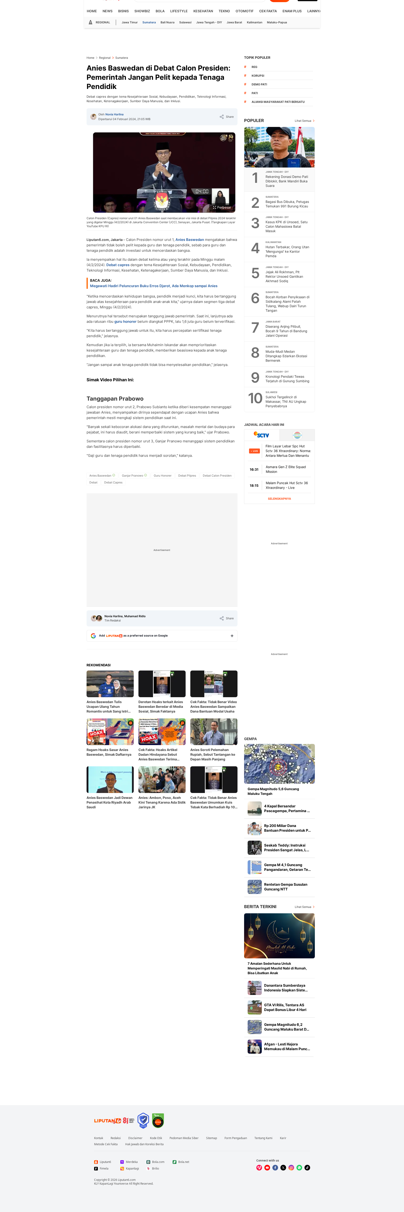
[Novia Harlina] (93, 117)
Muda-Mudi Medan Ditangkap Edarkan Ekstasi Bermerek (286, 355)
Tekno (224, 11)
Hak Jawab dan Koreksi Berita (144, 1144)
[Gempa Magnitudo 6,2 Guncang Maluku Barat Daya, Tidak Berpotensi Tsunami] (255, 1027)
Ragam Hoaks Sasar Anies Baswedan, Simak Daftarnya (109, 752)
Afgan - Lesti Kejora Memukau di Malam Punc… (287, 1046)
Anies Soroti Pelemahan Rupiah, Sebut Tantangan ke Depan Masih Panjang (212, 754)
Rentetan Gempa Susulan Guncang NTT (285, 886)
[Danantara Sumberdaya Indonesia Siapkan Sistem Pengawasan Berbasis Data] (255, 988)
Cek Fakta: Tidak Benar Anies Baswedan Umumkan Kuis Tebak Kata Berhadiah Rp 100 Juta (213, 802)
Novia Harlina (114, 114)
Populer (254, 120)
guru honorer (125, 321)
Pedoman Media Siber (184, 1138)
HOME (92, 11)
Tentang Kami (263, 1138)
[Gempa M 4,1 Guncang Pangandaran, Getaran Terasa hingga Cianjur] (255, 867)
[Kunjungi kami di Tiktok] (307, 1167)
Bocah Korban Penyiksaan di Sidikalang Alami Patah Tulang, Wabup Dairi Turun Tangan (287, 303)
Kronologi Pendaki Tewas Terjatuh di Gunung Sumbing (287, 378)
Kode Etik (156, 1138)
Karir (283, 1138)
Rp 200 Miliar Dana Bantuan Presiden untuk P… (287, 828)
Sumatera (149, 22)
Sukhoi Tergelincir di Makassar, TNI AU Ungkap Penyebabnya (286, 401)
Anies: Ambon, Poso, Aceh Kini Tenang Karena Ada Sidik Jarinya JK (162, 802)
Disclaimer (135, 1138)
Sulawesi (185, 22)
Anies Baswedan (189, 239)
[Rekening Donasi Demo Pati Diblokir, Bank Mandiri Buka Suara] (279, 147)
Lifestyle (179, 11)
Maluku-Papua (277, 22)
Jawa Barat (234, 22)
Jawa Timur (130, 22)
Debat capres (117, 265)
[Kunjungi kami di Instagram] (291, 1167)
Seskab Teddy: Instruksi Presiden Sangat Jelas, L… (286, 847)
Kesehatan (203, 11)
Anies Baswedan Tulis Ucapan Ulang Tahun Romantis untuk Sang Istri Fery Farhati (107, 707)
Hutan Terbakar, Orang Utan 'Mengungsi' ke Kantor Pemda (287, 251)
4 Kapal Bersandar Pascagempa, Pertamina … (287, 808)
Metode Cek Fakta (106, 1144)
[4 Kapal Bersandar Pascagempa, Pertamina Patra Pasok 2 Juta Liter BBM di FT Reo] (255, 808)
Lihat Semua (303, 120)
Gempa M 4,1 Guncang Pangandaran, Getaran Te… (287, 867)
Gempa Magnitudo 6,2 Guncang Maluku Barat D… (286, 1027)
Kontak (98, 1138)
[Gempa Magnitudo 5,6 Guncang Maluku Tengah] (279, 764)
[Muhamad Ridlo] (99, 618)
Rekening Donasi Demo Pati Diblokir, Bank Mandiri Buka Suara (287, 181)
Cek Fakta (268, 11)
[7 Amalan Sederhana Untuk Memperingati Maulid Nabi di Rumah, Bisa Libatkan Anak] (279, 935)
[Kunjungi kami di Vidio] (259, 1167)
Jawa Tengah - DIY (209, 22)
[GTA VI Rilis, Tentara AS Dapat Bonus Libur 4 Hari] (255, 1007)
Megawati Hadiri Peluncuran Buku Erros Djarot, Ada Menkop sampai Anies (153, 286)
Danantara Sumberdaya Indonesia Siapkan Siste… (286, 987)
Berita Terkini (260, 906)
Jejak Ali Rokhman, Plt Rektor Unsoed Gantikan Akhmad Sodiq (284, 276)
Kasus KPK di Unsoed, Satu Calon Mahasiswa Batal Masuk (287, 226)
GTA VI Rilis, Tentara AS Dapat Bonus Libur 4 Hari (285, 1007)
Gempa (250, 739)
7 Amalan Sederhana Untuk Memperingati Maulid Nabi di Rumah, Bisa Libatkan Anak (277, 968)
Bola (160, 11)
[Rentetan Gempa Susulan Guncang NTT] (255, 887)
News (107, 11)
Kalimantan (254, 22)
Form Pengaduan (236, 1138)
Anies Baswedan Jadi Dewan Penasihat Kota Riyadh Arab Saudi (110, 802)
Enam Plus (292, 11)
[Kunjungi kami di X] (283, 1167)
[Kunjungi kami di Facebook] (275, 1167)
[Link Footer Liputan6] (114, 1120)
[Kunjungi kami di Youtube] (267, 1167)
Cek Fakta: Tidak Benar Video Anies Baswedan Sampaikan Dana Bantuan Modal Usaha (213, 706)
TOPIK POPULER (257, 57)
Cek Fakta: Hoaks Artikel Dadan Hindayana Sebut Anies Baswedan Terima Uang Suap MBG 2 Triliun (158, 755)
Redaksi (116, 1138)
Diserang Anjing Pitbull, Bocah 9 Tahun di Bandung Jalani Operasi (286, 330)
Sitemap (211, 1138)
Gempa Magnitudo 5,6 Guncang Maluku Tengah (273, 791)
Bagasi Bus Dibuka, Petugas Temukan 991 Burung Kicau (287, 204)
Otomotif (245, 11)
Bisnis (123, 11)
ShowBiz (142, 11)
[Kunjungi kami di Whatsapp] (299, 1167)
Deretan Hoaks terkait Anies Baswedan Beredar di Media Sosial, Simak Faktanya (160, 706)
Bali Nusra (168, 22)
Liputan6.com (127, 1180)
